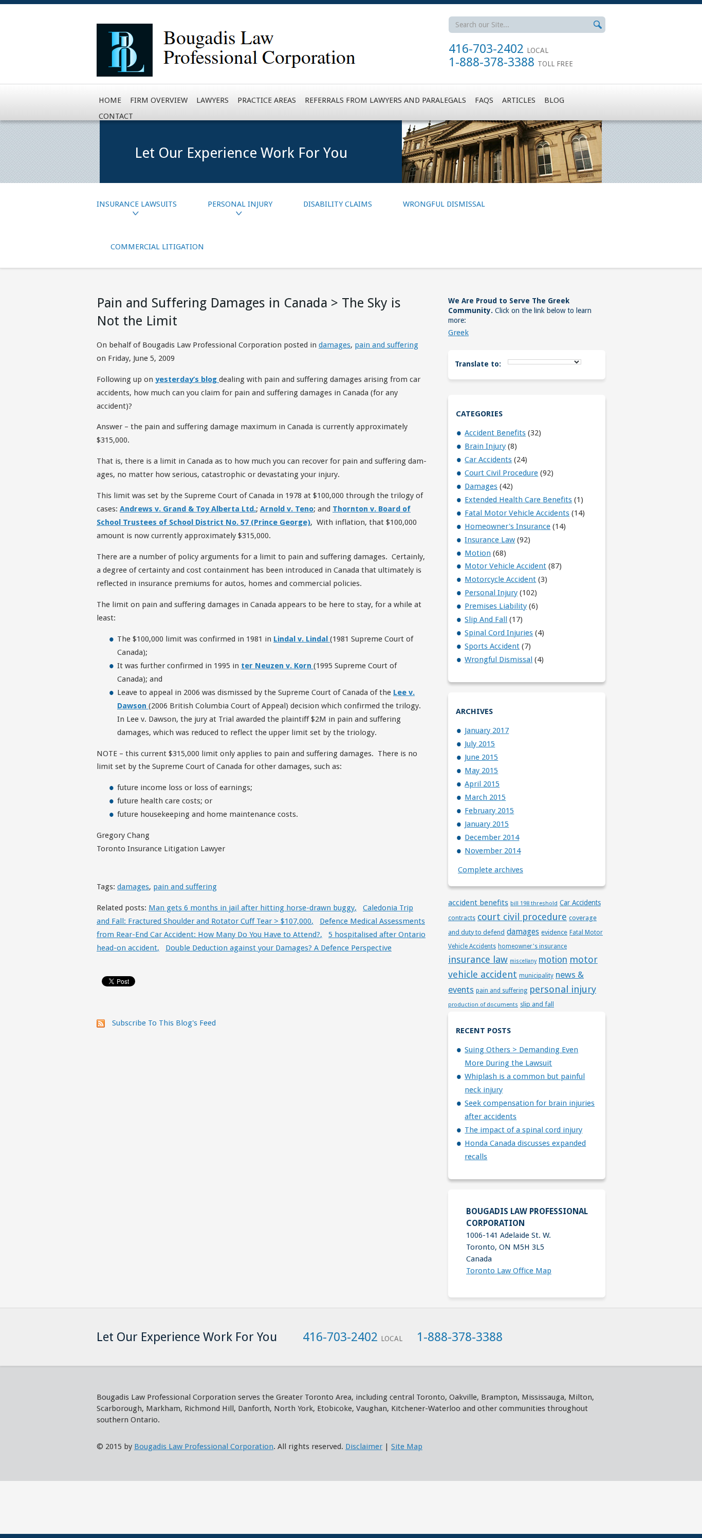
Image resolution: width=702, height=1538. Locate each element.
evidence (554, 932)
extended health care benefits (518, 499)
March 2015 (485, 797)
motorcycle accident (500, 579)
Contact (116, 116)
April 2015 (482, 784)
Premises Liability (496, 606)
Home (110, 100)
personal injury (491, 592)
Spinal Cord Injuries (499, 632)
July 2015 (480, 743)
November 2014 (493, 850)
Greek (458, 332)
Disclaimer (363, 1446)
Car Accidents (488, 459)
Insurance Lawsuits (137, 204)
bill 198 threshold (534, 903)
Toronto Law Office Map (508, 1270)
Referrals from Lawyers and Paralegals (385, 100)
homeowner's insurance (507, 526)
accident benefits (495, 432)
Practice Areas (266, 100)
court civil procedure (501, 473)
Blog (554, 100)
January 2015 (487, 824)
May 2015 (481, 770)
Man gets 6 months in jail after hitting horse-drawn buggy (253, 907)
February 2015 (489, 810)
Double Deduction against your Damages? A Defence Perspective (278, 948)
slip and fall (486, 619)
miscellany (523, 961)
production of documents (483, 1004)
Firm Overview (159, 100)
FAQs (484, 100)
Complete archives (490, 869)
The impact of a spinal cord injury (523, 1129)
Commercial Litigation (157, 246)
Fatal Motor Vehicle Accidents (517, 513)
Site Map (406, 1446)
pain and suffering (386, 345)
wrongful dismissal (498, 659)
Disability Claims (337, 204)
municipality (536, 975)
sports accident (492, 646)
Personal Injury (240, 204)
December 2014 (492, 837)
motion (478, 553)
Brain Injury (485, 446)
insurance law (490, 539)
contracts (461, 918)
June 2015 (481, 757)
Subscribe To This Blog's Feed (164, 1023)
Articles (518, 100)
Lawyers (212, 100)
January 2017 (487, 730)
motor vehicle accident (505, 566)
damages (334, 345)
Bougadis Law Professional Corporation (203, 1446)
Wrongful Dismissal (444, 204)
